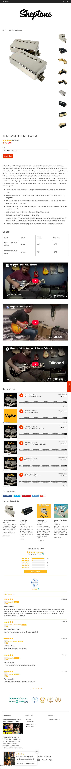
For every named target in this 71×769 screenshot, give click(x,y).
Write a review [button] (35, 571)
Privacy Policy (30, 726)
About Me (28, 719)
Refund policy (29, 722)
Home (4, 30)
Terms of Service (30, 724)
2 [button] (33, 689)
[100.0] (34, 582)
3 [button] (36, 689)
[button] (7, 140)
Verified (34, 589)
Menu (7, 1)
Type (4, 147)
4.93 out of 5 (40, 552)
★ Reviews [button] (69, 386)
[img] (8, 599)
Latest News (7, 715)
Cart (66, 1)
